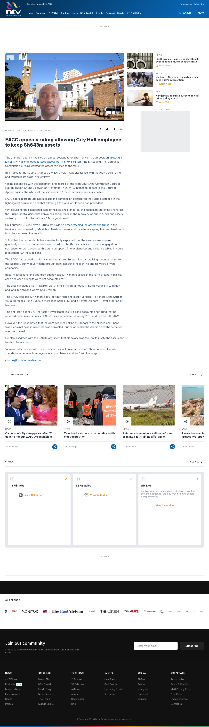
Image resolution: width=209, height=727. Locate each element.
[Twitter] (107, 129)
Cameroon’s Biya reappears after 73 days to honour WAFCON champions (29, 435)
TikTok (141, 679)
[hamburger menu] (195, 13)
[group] (10, 611)
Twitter (141, 684)
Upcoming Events (113, 689)
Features (40, 13)
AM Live (146, 485)
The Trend (44, 699)
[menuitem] (30, 12)
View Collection (34, 495)
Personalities (186, 4)
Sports (120, 13)
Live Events (110, 679)
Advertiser (110, 694)
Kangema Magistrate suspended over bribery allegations (177, 97)
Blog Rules (176, 694)
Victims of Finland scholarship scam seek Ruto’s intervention (177, 78)
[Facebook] (100, 129)
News (75, 13)
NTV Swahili (86, 13)
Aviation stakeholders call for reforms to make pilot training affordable (147, 435)
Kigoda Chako (46, 703)
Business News (13, 689)
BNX (73, 703)
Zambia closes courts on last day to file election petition (89, 435)
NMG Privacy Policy (181, 689)
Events (99, 13)
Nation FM (43, 679)
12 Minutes (17, 485)
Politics (65, 13)
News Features (46, 694)
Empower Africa (179, 699)
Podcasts (13, 684)
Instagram (143, 689)
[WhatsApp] (120, 129)
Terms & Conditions (181, 684)
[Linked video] (140, 61)
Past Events (110, 684)
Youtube (142, 699)
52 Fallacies (83, 485)
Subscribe (199, 4)
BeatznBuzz (77, 699)
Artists (74, 694)
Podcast (110, 13)
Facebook (143, 694)
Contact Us (176, 703)
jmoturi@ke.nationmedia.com (23, 360)
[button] (197, 13)
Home (30, 13)
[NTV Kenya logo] (13, 9)
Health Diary (44, 689)
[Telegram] (114, 129)
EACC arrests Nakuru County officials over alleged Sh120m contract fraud (177, 60)
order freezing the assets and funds (87, 225)
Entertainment (12, 694)
